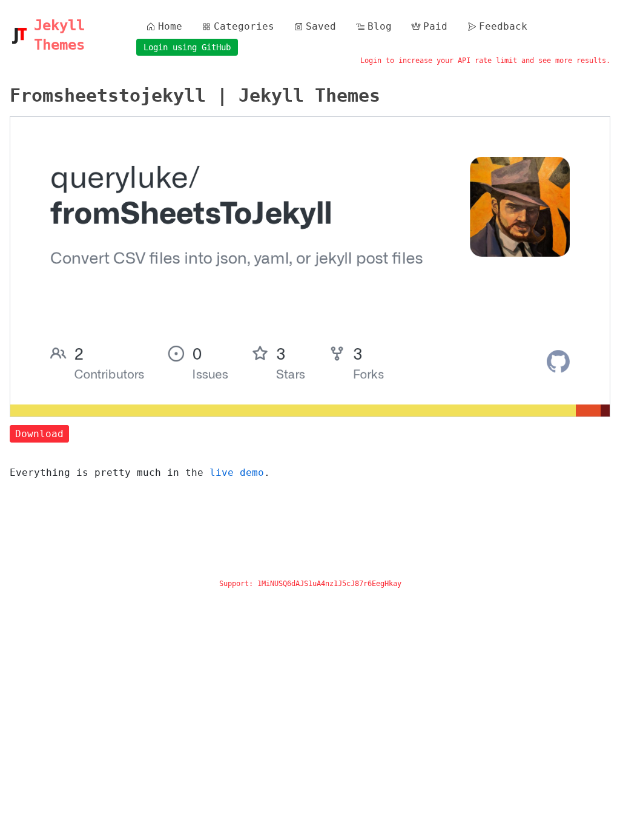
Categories (244, 26)
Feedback (503, 26)
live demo (236, 472)
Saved (321, 26)
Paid (435, 26)
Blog (380, 26)
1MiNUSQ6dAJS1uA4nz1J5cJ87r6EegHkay (329, 583)
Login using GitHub (187, 47)
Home (170, 26)
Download (39, 434)
